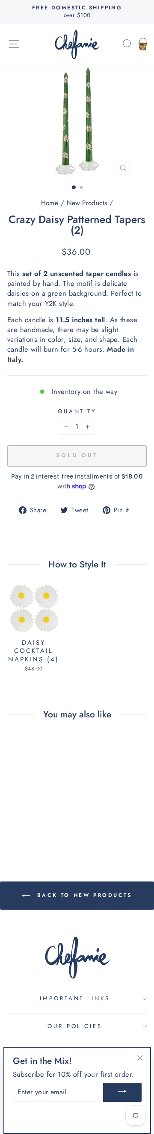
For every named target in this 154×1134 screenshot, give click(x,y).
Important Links (75, 998)
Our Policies (75, 1026)
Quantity (77, 411)
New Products (87, 203)
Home (50, 203)
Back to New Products (83, 895)
